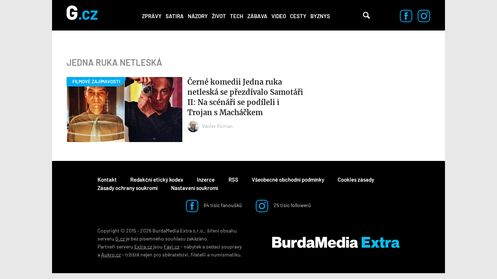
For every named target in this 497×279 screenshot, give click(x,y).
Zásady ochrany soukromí (128, 188)
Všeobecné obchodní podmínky (288, 179)
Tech (236, 16)
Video (278, 16)
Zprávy (152, 16)
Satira (175, 16)
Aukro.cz (111, 254)
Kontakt (107, 179)
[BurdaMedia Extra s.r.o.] (335, 243)
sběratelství (175, 254)
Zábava (257, 16)
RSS (233, 179)
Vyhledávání (366, 15)
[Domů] (82, 15)
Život (219, 16)
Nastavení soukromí (194, 188)
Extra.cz (143, 246)
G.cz (120, 238)
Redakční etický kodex (156, 179)
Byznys (320, 16)
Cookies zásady (356, 179)
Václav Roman (217, 126)
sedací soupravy (224, 246)
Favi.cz (171, 246)
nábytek (192, 246)
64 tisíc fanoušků (222, 205)
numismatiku (225, 254)
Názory (198, 16)
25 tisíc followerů (292, 205)
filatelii (198, 254)
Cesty (298, 16)
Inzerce (206, 179)
